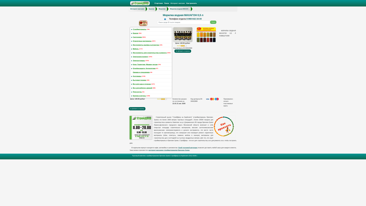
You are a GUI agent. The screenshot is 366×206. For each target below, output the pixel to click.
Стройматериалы (139, 29)
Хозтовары (137, 76)
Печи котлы (137, 92)
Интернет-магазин (178, 3)
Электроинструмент (140, 57)
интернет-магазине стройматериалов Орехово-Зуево (169, 150)
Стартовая (159, 3)
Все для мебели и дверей (142, 88)
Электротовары (139, 60)
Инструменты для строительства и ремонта (150, 53)
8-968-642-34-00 (194, 19)
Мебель (136, 49)
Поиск (166, 3)
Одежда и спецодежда (141, 72)
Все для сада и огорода (142, 84)
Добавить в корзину (183, 51)
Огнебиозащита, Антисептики (144, 68)
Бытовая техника (139, 80)
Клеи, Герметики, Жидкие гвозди (145, 64)
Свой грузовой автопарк (188, 147)
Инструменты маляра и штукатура (146, 45)
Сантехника (137, 37)
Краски (135, 33)
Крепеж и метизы (139, 96)
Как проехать (191, 3)
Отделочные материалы (142, 41)
